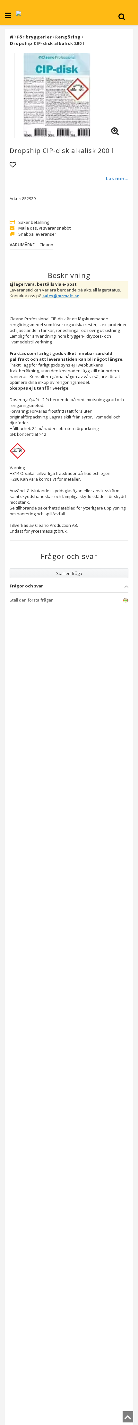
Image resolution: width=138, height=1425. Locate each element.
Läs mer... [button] (117, 178)
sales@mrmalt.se (60, 296)
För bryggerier (34, 37)
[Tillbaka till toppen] (128, 1419)
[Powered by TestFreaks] (120, 600)
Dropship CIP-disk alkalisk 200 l (47, 43)
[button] (115, 131)
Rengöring (68, 37)
